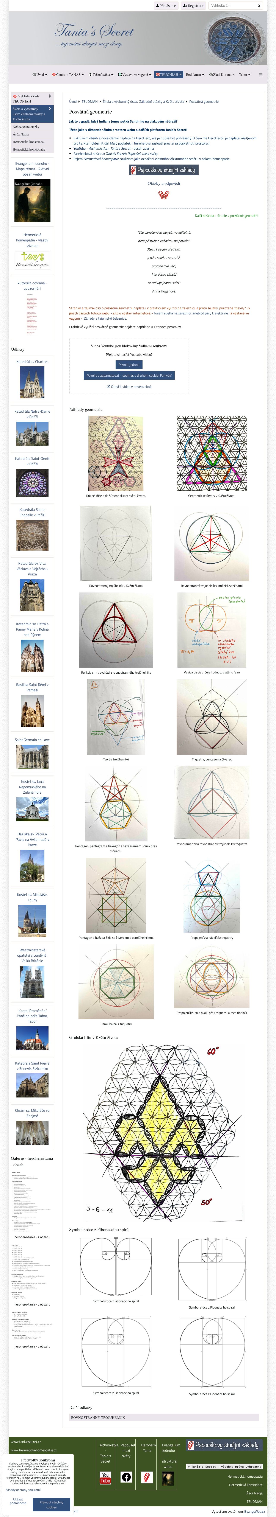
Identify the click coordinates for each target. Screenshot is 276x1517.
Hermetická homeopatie (29, 149)
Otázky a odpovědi (164, 183)
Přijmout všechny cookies (51, 1505)
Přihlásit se (167, 5)
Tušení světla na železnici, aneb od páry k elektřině (191, 313)
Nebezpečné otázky (26, 126)
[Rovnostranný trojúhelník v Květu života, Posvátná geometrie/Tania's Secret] (116, 543)
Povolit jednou (129, 364)
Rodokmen (193, 74)
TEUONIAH (169, 74)
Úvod (40, 74)
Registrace (195, 5)
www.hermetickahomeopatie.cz (34, 1450)
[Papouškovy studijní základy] (164, 174)
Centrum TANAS (68, 74)
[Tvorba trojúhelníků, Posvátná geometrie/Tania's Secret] (116, 717)
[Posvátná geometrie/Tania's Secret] (212, 453)
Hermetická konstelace (28, 141)
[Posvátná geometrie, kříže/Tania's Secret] (116, 453)
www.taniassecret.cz (26, 1441)
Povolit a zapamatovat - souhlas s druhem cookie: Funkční (129, 375)
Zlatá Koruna (222, 74)
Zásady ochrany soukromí (23, 1489)
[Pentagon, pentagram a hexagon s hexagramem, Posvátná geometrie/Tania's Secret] (116, 803)
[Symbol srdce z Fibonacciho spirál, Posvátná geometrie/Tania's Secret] (116, 1266)
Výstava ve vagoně (135, 74)
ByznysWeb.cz (254, 1511)
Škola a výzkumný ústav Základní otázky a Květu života (29, 113)
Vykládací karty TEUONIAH (26, 98)
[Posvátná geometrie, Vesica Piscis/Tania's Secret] (212, 630)
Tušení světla (101, 74)
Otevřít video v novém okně (131, 386)
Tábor (243, 74)
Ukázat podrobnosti (18, 1501)
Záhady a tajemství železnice (105, 318)
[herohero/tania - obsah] (32, 1201)
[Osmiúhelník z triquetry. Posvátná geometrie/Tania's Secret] (116, 981)
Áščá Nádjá (21, 134)
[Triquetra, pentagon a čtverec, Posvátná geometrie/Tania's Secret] (212, 717)
